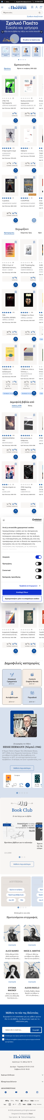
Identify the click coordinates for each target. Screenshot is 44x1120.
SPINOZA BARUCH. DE (28, 106)
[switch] (38, 563)
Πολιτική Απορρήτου (28, 1117)
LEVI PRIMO (25, 443)
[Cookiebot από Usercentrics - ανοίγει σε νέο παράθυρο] (32, 520)
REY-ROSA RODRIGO (27, 153)
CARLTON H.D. (25, 492)
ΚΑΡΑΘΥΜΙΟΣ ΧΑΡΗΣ (9, 203)
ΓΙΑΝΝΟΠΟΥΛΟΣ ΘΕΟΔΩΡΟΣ (26, 375)
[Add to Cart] (15, 120)
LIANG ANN (6, 492)
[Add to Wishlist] (16, 78)
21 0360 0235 (39, 1)
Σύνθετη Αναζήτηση (35, 16)
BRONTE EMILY (7, 443)
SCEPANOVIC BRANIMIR (6, 154)
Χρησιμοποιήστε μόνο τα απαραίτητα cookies (22, 599)
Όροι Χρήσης (13, 1117)
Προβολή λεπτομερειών (28, 586)
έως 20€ (11, 900)
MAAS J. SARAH (7, 270)
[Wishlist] (32, 7)
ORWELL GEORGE (8, 320)
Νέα (21, 900)
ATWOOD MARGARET (9, 106)
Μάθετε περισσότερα (22, 768)
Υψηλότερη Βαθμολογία (15, 895)
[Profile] (36, 7)
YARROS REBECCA (27, 270)
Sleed (31, 1114)
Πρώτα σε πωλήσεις (16, 890)
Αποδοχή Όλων (22, 592)
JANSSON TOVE (7, 374)
